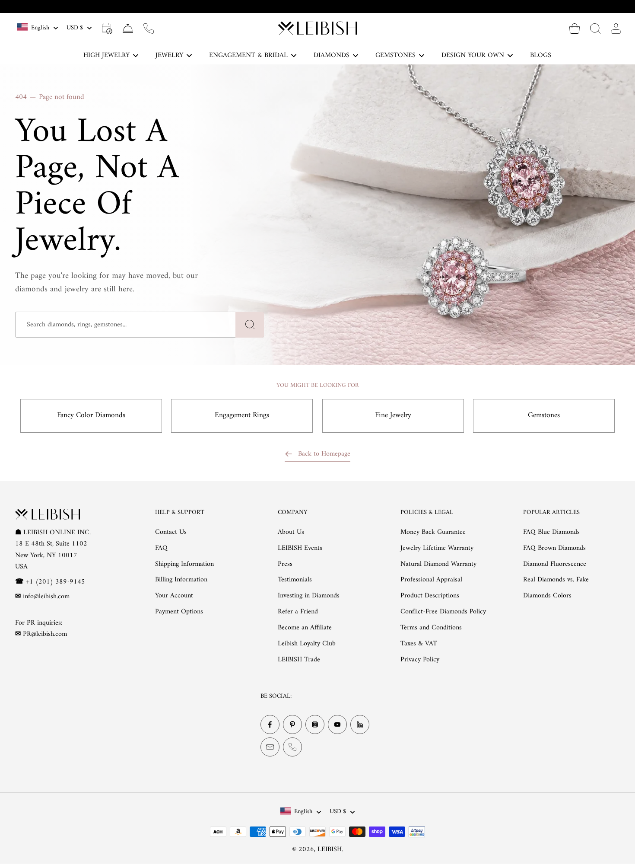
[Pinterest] (292, 724)
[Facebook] (269, 724)
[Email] (269, 746)
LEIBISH (330, 849)
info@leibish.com (46, 596)
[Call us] (148, 28)
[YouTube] (337, 724)
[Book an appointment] (107, 28)
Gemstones (544, 415)
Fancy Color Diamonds (91, 415)
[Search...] (595, 28)
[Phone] (292, 746)
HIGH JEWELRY (106, 55)
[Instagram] (314, 724)
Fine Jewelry (393, 415)
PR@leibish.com (45, 634)
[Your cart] (574, 28)
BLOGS (540, 55)
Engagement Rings (242, 415)
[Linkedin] (359, 724)
